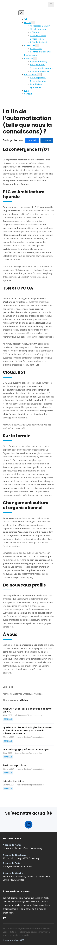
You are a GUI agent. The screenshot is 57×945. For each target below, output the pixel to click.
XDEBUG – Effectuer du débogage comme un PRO (27, 710)
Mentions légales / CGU (13, 940)
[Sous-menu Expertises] (37, 45)
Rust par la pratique (14, 765)
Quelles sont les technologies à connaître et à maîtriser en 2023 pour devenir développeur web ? (27, 730)
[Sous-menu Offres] (33, 22)
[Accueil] (26, 18)
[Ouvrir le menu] (51, 4)
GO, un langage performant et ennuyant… (27, 749)
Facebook (31, 140)
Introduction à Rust (14, 781)
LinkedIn (47, 140)
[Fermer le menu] (21, 12)
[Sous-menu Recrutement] (40, 74)
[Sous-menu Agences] (35, 58)
